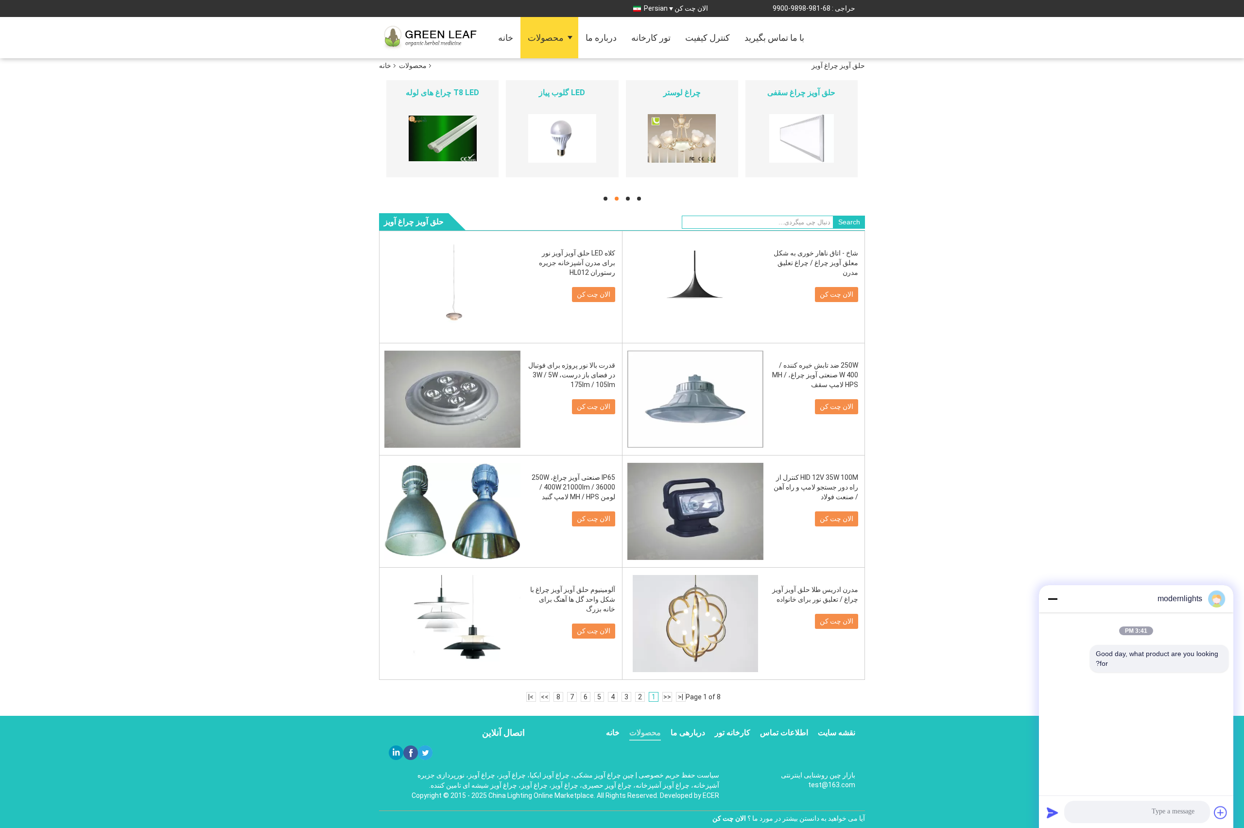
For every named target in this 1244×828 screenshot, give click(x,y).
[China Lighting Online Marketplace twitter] (425, 752)
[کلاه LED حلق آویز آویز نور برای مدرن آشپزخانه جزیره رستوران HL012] (452, 287)
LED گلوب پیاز (562, 92)
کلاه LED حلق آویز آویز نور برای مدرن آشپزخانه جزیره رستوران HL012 (577, 262)
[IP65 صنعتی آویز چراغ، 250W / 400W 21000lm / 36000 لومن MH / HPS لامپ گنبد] (452, 511)
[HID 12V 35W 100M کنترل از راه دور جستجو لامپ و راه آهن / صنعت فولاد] (695, 511)
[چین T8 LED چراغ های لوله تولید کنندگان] (442, 138)
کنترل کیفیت (707, 38)
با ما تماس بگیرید (774, 38)
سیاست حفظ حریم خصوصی (679, 775)
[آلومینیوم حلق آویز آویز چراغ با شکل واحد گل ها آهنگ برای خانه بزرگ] (452, 623)
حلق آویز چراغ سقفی (801, 92)
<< (667, 697)
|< (680, 697)
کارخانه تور (732, 732)
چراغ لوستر (682, 92)
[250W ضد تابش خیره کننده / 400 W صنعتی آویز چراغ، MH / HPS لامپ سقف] (695, 399)
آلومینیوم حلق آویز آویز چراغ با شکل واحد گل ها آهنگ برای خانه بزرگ (572, 599)
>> (545, 697)
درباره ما (601, 38)
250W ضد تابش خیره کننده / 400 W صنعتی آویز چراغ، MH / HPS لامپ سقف (815, 375)
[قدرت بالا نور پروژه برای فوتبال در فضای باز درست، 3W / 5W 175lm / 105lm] (452, 399)
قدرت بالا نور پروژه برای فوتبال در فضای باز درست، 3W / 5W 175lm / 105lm (571, 375)
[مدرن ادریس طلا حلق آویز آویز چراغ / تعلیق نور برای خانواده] (695, 623)
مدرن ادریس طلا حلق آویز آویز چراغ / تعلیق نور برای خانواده (815, 594)
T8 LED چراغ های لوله (442, 92)
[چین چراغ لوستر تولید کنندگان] (682, 138)
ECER (711, 795)
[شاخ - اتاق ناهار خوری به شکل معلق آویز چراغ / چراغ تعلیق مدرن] (695, 287)
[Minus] (1052, 599)
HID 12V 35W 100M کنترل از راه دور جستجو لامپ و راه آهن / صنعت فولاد (816, 487)
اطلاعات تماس (784, 732)
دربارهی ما (688, 732)
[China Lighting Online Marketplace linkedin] (396, 752)
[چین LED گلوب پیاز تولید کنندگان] (562, 138)
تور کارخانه (651, 38)
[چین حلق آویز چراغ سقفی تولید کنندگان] (802, 138)
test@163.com (831, 785)
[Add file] (1220, 812)
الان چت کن (691, 8)
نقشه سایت (836, 732)
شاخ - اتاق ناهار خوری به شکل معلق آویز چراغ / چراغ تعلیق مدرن (816, 262)
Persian (656, 8)
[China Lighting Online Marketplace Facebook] (410, 752)
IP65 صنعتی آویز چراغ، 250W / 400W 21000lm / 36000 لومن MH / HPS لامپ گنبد (573, 487)
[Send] (1052, 812)
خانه (505, 38)
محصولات (546, 38)
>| (531, 697)
